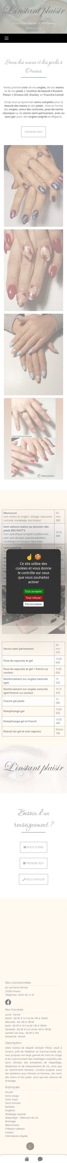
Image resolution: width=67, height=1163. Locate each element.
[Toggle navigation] (6, 38)
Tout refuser (33, 598)
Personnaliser (33, 604)
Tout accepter (33, 591)
